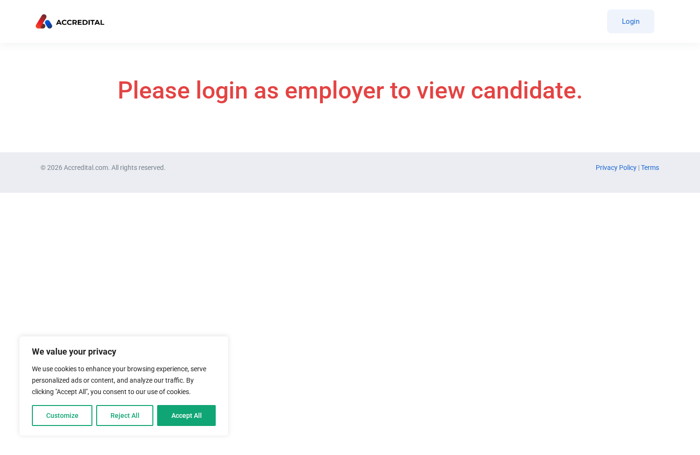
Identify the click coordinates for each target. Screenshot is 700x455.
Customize (62, 415)
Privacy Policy (617, 167)
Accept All (186, 415)
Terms (650, 167)
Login (631, 21)
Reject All (125, 415)
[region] (124, 386)
